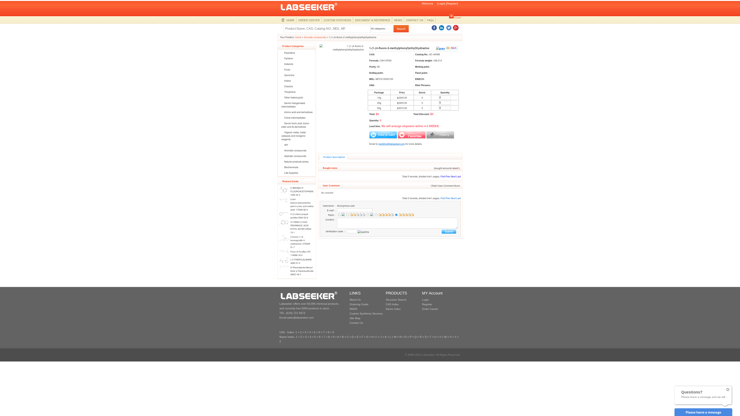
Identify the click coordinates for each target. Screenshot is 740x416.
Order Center (430, 308)
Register (427, 304)
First (443, 176)
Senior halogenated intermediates (293, 104)
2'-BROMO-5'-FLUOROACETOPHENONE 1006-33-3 (303, 191)
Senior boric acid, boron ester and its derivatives (295, 125)
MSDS (353, 308)
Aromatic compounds (315, 37)
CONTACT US (414, 20)
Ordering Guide (359, 304)
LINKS (355, 293)
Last (458, 176)
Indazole (288, 63)
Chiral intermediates (294, 117)
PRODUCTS (396, 293)
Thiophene (290, 91)
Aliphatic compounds (295, 156)
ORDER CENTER (309, 20)
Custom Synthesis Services (366, 313)
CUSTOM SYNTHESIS (337, 20)
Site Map (355, 318)
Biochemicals (291, 167)
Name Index (393, 308)
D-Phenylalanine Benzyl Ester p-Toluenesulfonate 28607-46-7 (302, 271)
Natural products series (296, 161)
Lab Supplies (291, 172)
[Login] (441, 3)
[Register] (452, 3)
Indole (287, 80)
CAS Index (392, 304)
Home (298, 37)
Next (453, 176)
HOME (290, 20)
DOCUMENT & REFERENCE (372, 20)
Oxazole (288, 86)
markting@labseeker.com (391, 143)
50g (379, 108)
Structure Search (396, 299)
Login (425, 299)
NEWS (398, 20)
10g (379, 97)
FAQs (430, 20)
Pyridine (288, 58)
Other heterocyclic (293, 97)
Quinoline (289, 75)
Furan (287, 69)
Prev (448, 176)
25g (379, 102)
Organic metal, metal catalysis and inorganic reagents (293, 136)
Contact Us (356, 322)
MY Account (432, 293)
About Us (355, 299)
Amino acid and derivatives (298, 112)
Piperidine (289, 52)
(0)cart (457, 17)
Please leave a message (703, 412)
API (286, 144)
